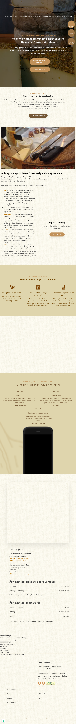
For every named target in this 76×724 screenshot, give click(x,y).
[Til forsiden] (39, 7)
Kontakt (69, 16)
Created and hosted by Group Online (38, 719)
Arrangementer (60, 16)
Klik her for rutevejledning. (19, 558)
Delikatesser (37, 16)
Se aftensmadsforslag (38, 115)
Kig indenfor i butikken (18, 560)
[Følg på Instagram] (43, 683)
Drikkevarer (8, 245)
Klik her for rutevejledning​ (19, 574)
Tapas (30, 16)
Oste (11, 16)
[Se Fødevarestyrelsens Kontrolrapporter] (50, 683)
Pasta (16, 16)
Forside (6, 16)
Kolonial (7, 230)
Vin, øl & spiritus (48, 16)
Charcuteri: (8, 214)
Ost (5, 190)
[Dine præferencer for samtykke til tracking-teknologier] (3, 721)
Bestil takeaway (57, 234)
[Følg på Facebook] (39, 683)
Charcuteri (23, 16)
